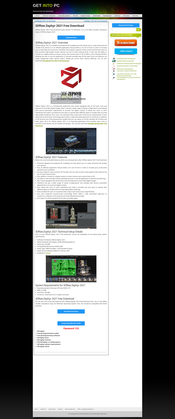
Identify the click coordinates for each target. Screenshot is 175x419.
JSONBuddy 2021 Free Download (45, 21)
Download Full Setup (71, 311)
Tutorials (135, 16)
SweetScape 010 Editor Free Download (127, 66)
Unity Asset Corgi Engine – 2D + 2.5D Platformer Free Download (126, 74)
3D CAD (75, 16)
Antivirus (117, 16)
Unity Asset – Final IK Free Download (127, 70)
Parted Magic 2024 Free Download (126, 58)
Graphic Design (85, 16)
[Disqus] (71, 383)
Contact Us (43, 409)
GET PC (46, 5)
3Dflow (48, 253)
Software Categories (48, 16)
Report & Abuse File (70, 409)
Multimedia (96, 16)
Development (107, 16)
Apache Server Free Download (125, 69)
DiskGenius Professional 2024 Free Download (129, 63)
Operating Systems (64, 16)
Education (126, 16)
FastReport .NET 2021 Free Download (95, 21)
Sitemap (60, 409)
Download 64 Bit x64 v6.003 (71, 323)
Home (38, 16)
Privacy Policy (52, 409)
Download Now (71, 37)
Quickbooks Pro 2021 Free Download (56, 61)
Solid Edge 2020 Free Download (125, 61)
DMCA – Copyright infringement (86, 409)
